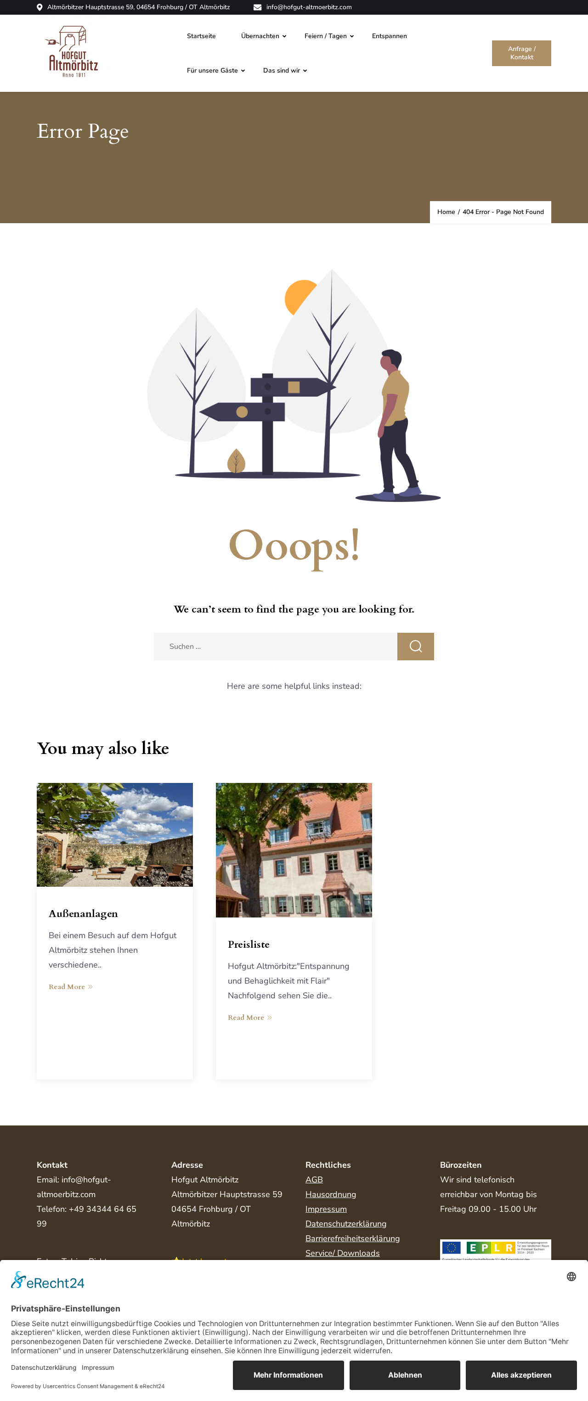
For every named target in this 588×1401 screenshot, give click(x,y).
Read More (67, 986)
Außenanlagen (83, 914)
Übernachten (260, 36)
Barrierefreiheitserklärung (352, 1238)
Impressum (326, 1209)
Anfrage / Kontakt (522, 53)
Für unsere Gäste (212, 70)
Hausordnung (330, 1194)
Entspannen (389, 36)
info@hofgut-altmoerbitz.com (309, 7)
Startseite (201, 36)
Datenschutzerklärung (346, 1223)
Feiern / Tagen (326, 36)
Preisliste (249, 944)
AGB (314, 1179)
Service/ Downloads (342, 1253)
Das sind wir (281, 70)
